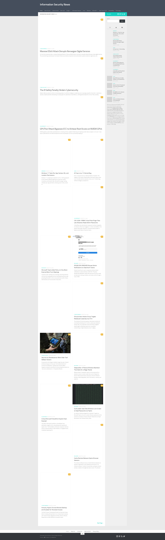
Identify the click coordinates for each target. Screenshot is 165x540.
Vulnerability (111, 10)
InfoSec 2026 (109, 113)
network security (119, 115)
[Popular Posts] (116, 27)
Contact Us (79, 531)
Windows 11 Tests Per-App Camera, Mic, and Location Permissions (118, 34)
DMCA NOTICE (87, 531)
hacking (117, 112)
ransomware (115, 118)
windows (122, 122)
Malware (89, 10)
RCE (120, 118)
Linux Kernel (121, 113)
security (114, 119)
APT (117, 104)
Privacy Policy (96, 531)
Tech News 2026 (120, 121)
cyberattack (109, 107)
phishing (112, 116)
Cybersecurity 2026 (111, 110)
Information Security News (55, 4)
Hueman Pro (53, 537)
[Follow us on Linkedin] (118, 14)
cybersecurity (117, 109)
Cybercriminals (55, 10)
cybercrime (116, 107)
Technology (118, 10)
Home (41, 10)
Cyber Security (47, 10)
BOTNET (119, 104)
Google (68, 10)
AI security (109, 104)
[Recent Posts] (110, 27)
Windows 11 (109, 124)
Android (113, 104)
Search (108, 18)
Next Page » (100, 523)
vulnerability (117, 122)
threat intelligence (110, 122)
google (114, 112)
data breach (119, 110)
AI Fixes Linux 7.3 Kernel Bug (82, 173)
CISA (121, 104)
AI (107, 104)
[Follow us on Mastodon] (120, 14)
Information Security (76, 10)
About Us (73, 531)
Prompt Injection (109, 118)
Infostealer (114, 113)
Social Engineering (120, 119)
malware (109, 115)
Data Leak (62, 10)
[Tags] (122, 27)
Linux (84, 10)
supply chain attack (111, 121)
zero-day (114, 124)
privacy (115, 116)
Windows (44, 171)
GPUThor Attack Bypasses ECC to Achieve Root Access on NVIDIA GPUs (71, 129)
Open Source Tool (103, 10)
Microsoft (94, 10)
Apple (115, 104)
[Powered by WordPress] (44, 537)
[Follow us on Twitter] (124, 14)
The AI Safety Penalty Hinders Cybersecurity (59, 90)
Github (112, 112)
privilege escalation (120, 116)
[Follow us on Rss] (122, 14)
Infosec (120, 112)
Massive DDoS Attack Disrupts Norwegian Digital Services (65, 51)
